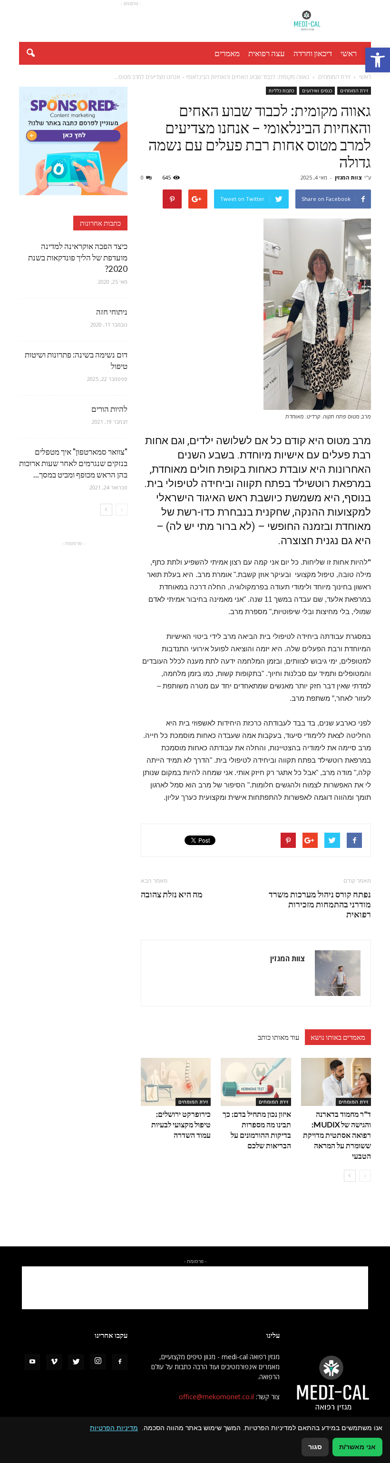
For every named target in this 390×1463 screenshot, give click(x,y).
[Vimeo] (54, 1362)
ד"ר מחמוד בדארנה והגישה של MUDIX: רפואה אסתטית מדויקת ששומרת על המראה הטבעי (337, 1134)
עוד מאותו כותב (278, 1037)
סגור (315, 1447)
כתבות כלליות (281, 90)
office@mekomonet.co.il (216, 1396)
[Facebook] (119, 1362)
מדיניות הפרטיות (114, 1428)
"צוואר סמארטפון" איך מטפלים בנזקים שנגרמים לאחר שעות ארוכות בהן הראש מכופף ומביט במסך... (73, 463)
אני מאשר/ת (357, 1447)
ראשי (349, 53)
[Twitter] (76, 1362)
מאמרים (227, 53)
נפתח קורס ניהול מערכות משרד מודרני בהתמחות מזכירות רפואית (320, 904)
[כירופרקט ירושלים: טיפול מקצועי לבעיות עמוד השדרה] (176, 1082)
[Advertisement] (131, 21)
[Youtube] (32, 1362)
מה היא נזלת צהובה (172, 894)
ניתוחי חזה (111, 312)
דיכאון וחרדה (312, 53)
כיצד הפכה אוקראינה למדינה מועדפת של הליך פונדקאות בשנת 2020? (77, 257)
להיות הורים (109, 409)
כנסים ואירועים (317, 90)
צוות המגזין (348, 177)
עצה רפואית (266, 53)
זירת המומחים (354, 90)
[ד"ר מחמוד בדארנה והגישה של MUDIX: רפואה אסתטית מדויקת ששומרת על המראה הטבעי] (336, 1082)
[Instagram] (98, 1361)
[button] (377, 60)
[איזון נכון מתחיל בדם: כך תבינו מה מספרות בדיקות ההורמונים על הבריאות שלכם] (256, 1082)
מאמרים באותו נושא (338, 1037)
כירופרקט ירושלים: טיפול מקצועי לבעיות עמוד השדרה (181, 1124)
